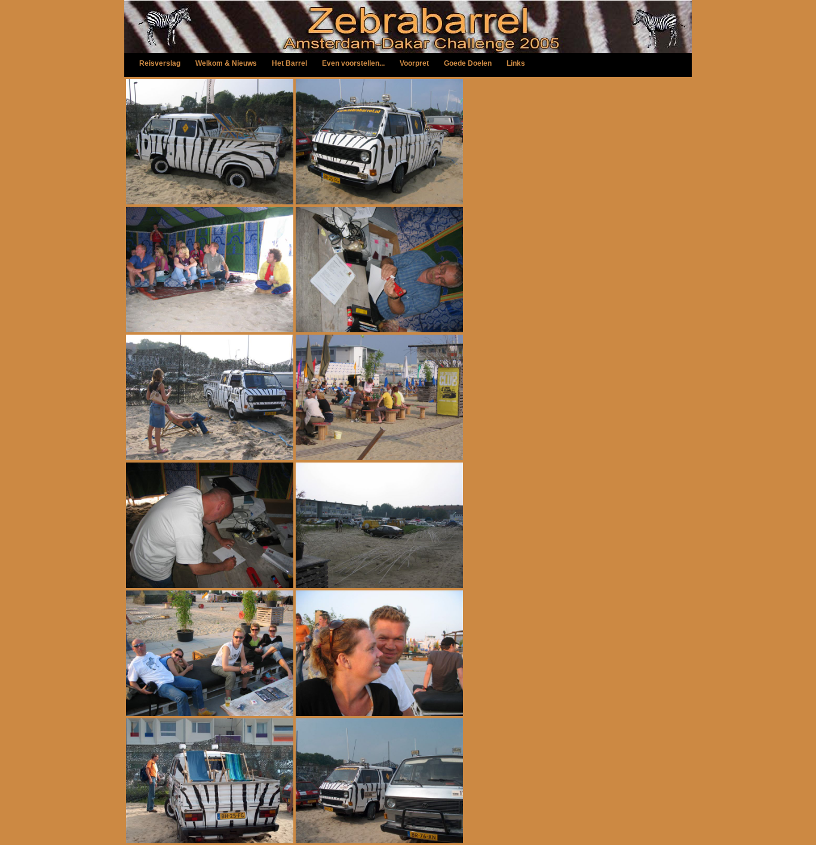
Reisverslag (159, 63)
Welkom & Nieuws (226, 63)
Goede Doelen (468, 63)
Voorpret (414, 63)
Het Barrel (289, 63)
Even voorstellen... (353, 63)
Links (516, 63)
